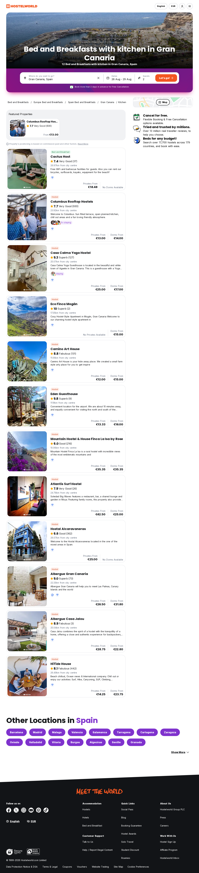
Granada (136, 742)
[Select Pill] (182, 6)
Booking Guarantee (131, 825)
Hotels (85, 817)
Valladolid (35, 742)
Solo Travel (127, 841)
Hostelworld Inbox (169, 858)
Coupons (67, 866)
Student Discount (130, 850)
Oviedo (14, 742)
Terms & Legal (50, 866)
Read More (83, 144)
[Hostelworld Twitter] (16, 810)
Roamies (125, 858)
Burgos (75, 742)
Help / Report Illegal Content (97, 850)
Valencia (77, 732)
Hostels (86, 809)
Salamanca (100, 732)
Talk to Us (87, 841)
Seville (116, 742)
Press (163, 817)
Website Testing (100, 866)
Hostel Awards (128, 833)
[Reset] (98, 78)
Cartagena (147, 732)
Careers (164, 825)
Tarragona (123, 732)
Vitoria (56, 742)
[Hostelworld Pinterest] (38, 810)
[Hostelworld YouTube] (31, 810)
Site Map (118, 866)
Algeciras (96, 742)
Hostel (55, 197)
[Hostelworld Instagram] (23, 810)
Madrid (37, 732)
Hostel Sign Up (168, 841)
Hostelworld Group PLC (172, 809)
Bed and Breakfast (60, 152)
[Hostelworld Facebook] (8, 810)
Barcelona (16, 732)
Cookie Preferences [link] (138, 866)
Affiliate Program (168, 850)
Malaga (57, 732)
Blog (123, 817)
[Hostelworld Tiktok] (46, 810)
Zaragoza (170, 732)
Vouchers (82, 866)
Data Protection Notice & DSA (21, 866)
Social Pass (127, 809)
